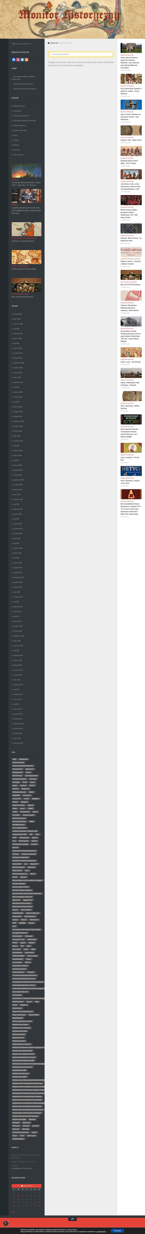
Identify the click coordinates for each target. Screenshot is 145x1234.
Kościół (15, 847)
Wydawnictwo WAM (19, 1119)
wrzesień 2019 (18, 670)
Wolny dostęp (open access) (22, 1021)
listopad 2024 (18, 416)
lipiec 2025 (17, 377)
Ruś (22, 946)
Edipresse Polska (18, 805)
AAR (14, 759)
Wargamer (23, 1005)
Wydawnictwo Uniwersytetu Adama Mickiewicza (30, 1080)
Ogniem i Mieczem (33, 913)
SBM (33, 949)
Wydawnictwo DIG (19, 1034)
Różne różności (18, 155)
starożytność (18, 959)
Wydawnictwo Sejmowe (20, 1073)
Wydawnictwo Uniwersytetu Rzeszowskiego (27, 1096)
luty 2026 (16, 343)
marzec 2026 (18, 338)
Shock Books (17, 953)
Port (14, 926)
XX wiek (26, 1129)
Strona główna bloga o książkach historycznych (23, 78)
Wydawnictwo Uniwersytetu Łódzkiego (27, 1113)
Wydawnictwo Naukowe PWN (22, 1051)
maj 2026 (16, 329)
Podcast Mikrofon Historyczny (23, 84)
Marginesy (31, 867)
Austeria (23, 785)
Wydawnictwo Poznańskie (22, 1067)
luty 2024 (16, 460)
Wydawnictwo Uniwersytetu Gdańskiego (27, 1083)
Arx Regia (16, 782)
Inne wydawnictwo (19, 828)
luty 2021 (16, 616)
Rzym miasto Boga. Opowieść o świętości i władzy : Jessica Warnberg (131, 91)
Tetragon (30, 972)
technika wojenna (19, 969)
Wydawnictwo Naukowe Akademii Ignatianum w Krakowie (32, 1047)
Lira (26, 864)
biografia (16, 795)
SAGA (26, 949)
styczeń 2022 (18, 563)
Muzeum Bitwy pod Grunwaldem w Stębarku (27, 880)
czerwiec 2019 (18, 685)
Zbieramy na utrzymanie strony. (23, 241)
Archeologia (17, 776)
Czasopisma (17, 111)
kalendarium (24, 838)
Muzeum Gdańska (19, 884)
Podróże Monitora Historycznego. (24, 269)
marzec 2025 (18, 397)
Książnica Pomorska (28, 854)
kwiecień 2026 (18, 334)
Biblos (31, 792)
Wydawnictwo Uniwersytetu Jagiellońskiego (29, 1090)
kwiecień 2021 (18, 607)
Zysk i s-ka (31, 1136)
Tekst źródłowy (18, 972)
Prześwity (28, 936)
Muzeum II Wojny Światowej (22, 890)
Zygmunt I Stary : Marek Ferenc (131, 140)
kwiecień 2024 (18, 451)
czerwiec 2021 (18, 597)
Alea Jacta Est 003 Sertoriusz (22, 297)
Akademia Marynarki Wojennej (23, 766)
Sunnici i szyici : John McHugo (131, 362)
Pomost (31, 923)
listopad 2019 (18, 665)
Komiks (34, 841)
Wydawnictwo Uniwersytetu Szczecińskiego (27, 1100)
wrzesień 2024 (18, 426)
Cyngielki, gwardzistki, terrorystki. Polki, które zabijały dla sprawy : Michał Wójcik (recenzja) (26, 210)
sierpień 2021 (18, 587)
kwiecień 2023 (18, 509)
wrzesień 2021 (18, 582)
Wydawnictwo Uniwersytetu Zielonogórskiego (28, 1110)
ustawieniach (101, 1232)
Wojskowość (17, 1018)
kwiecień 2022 (18, 548)
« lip (13, 1212)
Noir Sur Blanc (26, 910)
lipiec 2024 (17, 436)
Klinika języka (23, 841)
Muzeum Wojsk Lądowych (22, 897)
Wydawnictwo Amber (20, 1024)
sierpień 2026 (18, 314)
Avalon (32, 785)
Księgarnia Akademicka (20, 857)
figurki (22, 808)
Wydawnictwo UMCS (19, 1077)
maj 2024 (16, 446)
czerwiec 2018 (18, 743)
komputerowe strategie (20, 844)
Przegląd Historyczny (20, 933)
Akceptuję (117, 1231)
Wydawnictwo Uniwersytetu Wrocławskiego (27, 1106)
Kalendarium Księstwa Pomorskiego (25, 121)
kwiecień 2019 (18, 694)
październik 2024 (19, 421)
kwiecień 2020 (18, 655)
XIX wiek (16, 1123)
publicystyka (32, 939)
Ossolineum (34, 920)
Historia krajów (28, 815)
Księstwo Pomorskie (20, 130)
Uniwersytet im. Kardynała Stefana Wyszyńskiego (29, 998)
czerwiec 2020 (18, 646)
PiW (14, 923)
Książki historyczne (20, 125)
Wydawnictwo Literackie (22, 1044)
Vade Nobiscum (18, 1002)
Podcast (16, 140)
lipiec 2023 (17, 494)
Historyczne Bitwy (19, 821)
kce (14, 841)
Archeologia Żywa (31, 776)
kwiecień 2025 (18, 392)
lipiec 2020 (17, 641)
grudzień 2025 (18, 353)
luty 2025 (16, 402)
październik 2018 (19, 724)
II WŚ (31, 821)
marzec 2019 (18, 699)
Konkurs (34, 844)
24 (14, 1206)
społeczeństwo (18, 956)
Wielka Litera (17, 1008)
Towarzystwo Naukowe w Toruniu (24, 985)
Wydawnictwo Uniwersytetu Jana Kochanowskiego (29, 1093)
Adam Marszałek (18, 762)
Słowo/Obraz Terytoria (20, 966)
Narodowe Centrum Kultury (22, 903)
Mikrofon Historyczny (20, 874)
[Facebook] (4, 42)
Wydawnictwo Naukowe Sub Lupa (24, 1057)
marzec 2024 (18, 455)
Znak (22, 1136)
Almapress (29, 769)
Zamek (34, 1132)
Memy (15, 135)
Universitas (17, 995)
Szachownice (17, 962)
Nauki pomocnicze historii (22, 907)
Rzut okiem (16, 949)
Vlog (36, 1002)
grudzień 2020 (18, 626)
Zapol (15, 1136)
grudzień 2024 (18, 412)
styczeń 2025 (18, 407)
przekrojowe (17, 936)
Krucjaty (15, 854)
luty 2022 (16, 558)
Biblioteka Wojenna (19, 792)
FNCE (15, 812)
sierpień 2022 (18, 533)
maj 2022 (16, 543)
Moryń (15, 877)
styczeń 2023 (18, 524)
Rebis (15, 943)
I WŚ (14, 838)
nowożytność (18, 913)
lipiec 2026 (17, 319)
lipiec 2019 (17, 680)
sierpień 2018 (18, 733)
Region (23, 943)
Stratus (28, 959)
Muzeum (23, 877)
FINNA (30, 808)
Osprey (24, 920)
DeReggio (35, 799)
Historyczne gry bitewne (21, 116)
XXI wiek (16, 1129)
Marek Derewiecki (18, 867)
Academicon (23, 759)
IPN (31, 834)
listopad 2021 (18, 572)
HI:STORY (16, 815)
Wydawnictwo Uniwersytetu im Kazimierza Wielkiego (30, 1087)
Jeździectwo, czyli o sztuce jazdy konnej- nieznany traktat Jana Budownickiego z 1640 (130, 186)
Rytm (28, 946)
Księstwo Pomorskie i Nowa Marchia (25, 89)
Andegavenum (17, 772)
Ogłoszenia (17, 916)
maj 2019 (16, 690)
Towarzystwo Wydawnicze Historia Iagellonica (29, 988)
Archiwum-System (19, 779)
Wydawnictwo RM (19, 1070)
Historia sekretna (19, 818)
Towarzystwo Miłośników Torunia (24, 979)
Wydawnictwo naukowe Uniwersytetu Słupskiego (29, 1064)
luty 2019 (16, 704)
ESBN (15, 808)
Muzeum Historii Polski (20, 887)
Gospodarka (25, 812)
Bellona (15, 789)
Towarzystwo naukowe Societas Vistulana (28, 982)
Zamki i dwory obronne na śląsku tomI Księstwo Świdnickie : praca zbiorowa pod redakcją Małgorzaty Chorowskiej (130, 63)
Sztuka (27, 962)
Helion (35, 812)
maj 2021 (16, 602)
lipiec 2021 (17, 592)
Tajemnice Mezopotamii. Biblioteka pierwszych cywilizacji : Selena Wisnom (130, 307)
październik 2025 (19, 363)
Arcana (28, 772)
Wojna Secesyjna (19, 1015)
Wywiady (32, 1119)
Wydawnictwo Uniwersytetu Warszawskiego (29, 1103)
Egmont (30, 805)
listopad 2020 (18, 631)
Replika (31, 943)
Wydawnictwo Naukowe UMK (23, 1061)
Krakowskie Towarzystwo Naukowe (24, 851)
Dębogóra (24, 802)
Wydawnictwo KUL (19, 1041)
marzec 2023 (18, 514)
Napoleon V (28, 900)
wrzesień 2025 (18, 368)
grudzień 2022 (18, 529)
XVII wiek (16, 1126)
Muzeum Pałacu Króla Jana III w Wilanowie (27, 893)
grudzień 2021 (18, 568)
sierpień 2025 (18, 373)
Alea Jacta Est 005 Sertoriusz (130, 285)
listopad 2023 (18, 475)
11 (18, 1199)
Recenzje (17, 150)
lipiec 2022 (17, 538)
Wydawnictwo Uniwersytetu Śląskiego (25, 1116)
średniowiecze (18, 1139)
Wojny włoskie (34, 1015)
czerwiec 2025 (18, 382)
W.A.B (15, 1005)
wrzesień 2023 (18, 485)
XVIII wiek (26, 1123)
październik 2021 (19, 577)
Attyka (15, 785)
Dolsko (15, 802)
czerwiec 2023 (18, 499)
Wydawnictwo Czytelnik (21, 1028)
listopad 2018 (18, 719)
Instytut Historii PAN (19, 834)
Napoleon (16, 900)
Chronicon (17, 799)
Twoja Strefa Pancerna (20, 992)
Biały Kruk (25, 789)
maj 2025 (16, 387)
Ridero (15, 946)
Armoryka (33, 779)
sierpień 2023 (18, 490)
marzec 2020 (18, 660)
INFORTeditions (18, 825)
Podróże (16, 145)
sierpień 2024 (18, 431)
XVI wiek (26, 1126)
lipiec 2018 (17, 738)
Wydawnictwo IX (18, 1038)
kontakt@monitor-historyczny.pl (22, 1168)
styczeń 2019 (18, 709)
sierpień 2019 (18, 675)
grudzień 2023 (18, 470)
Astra (25, 782)
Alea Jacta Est (17, 769)
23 (39, 1202)
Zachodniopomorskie (20, 1132)
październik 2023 (19, 480)
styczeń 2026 (18, 348)
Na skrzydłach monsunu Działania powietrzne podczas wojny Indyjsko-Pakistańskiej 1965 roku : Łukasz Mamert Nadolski (131, 336)
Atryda (32, 782)
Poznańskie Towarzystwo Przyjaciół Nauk (26, 930)
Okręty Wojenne (30, 916)
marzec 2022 (18, 553)
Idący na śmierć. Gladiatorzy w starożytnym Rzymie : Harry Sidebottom (131, 116)
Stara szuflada (32, 956)
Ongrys (15, 920)
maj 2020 (16, 651)
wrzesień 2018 (18, 729)
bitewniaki (27, 795)
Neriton (15, 910)
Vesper (29, 1002)
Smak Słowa (29, 953)
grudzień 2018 (18, 714)
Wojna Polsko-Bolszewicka (22, 1011)
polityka (22, 923)
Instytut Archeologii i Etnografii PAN (25, 831)
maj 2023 (16, 504)
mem (27, 870)
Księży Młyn (17, 864)
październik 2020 (19, 636)
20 (27, 1202)
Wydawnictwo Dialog (20, 1031)
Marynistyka (17, 870)
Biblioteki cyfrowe (19, 106)
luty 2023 (16, 519)
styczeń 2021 (18, 621)
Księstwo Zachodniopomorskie (24, 861)
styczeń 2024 (18, 465)
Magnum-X (34, 864)
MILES (33, 874)
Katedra (34, 838)
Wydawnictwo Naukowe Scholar (23, 1054)
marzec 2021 (18, 611)
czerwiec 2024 (18, 441)
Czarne (26, 799)
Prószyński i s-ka (18, 939)
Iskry (37, 834)
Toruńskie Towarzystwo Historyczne (25, 975)
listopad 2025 (18, 358)
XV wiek (35, 1126)
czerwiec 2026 (18, 324)
